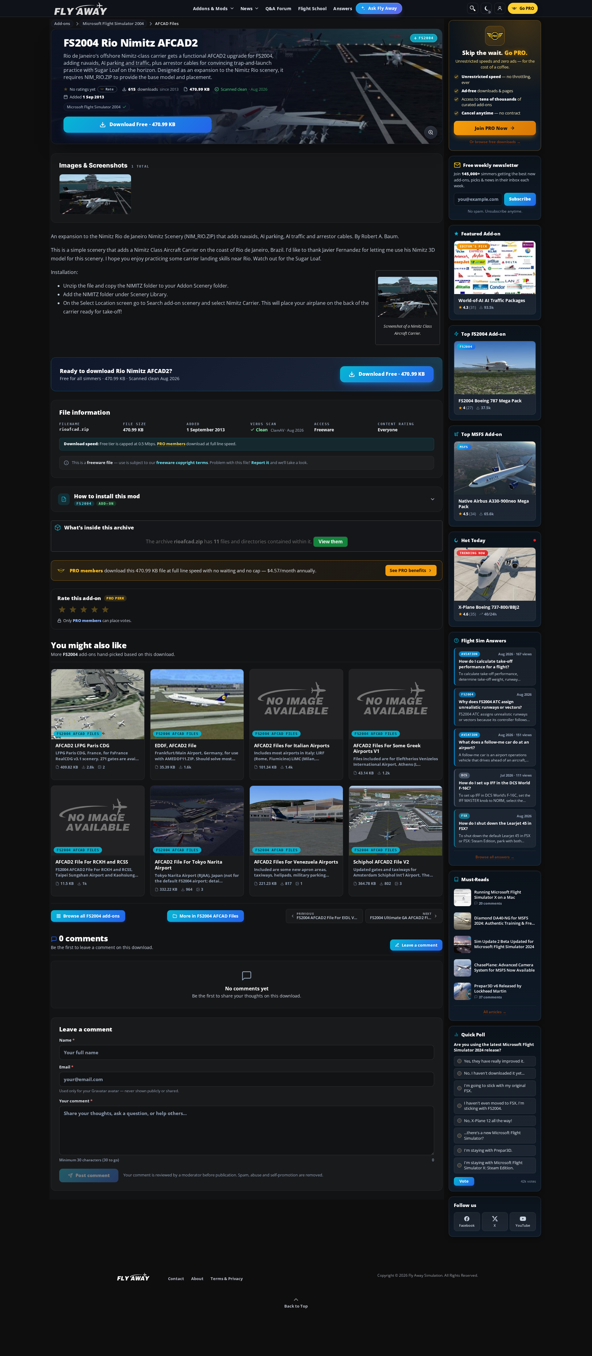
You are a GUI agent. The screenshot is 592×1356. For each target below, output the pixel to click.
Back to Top (296, 1306)
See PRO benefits (408, 570)
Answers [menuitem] (342, 8)
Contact (176, 1278)
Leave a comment (420, 945)
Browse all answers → (494, 857)
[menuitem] (379, 8)
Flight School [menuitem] (312, 8)
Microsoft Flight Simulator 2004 (113, 23)
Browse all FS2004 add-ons (91, 916)
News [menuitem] (246, 8)
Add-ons (62, 23)
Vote (464, 1181)
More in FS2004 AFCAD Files (208, 916)
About (197, 1278)
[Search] (472, 8)
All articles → (494, 1012)
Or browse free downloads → (495, 141)
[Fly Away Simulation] (80, 8)
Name (67, 1040)
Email (66, 1067)
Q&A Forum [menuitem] (278, 8)
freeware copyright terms (182, 462)
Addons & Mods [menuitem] (210, 8)
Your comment (75, 1101)
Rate (109, 89)
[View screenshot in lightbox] (430, 132)
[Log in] (499, 8)
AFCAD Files (166, 23)
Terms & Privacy (227, 1278)
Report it (260, 462)
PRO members (171, 443)
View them (331, 541)
